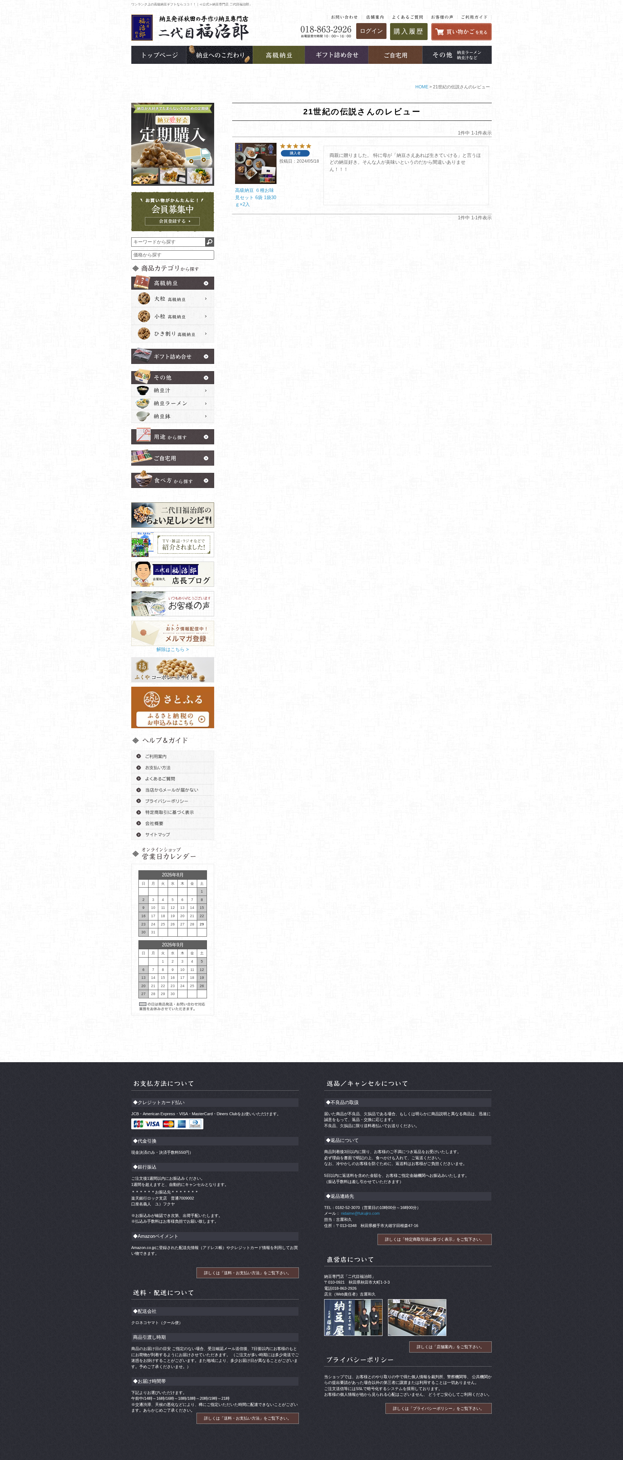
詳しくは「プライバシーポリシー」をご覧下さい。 (438, 1408)
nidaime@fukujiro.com (360, 1213)
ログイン (371, 31)
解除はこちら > (172, 649)
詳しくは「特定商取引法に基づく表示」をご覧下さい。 (434, 1239)
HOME (421, 86)
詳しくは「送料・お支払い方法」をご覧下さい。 (247, 1273)
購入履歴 (409, 31)
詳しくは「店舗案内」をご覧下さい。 (450, 1347)
